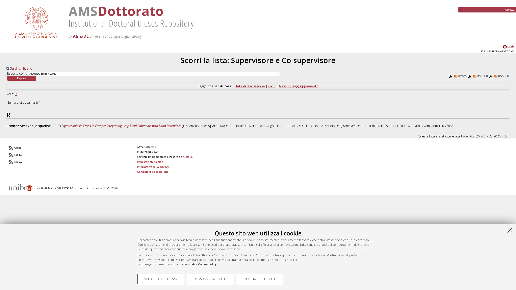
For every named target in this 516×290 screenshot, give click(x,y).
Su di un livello (20, 68)
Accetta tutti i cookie (260, 279)
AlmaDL (510, 10)
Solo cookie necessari (161, 279)
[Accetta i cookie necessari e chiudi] (510, 230)
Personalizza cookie (210, 279)
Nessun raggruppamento (298, 86)
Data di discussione (250, 86)
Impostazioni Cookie (150, 162)
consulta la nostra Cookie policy (194, 264)
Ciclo (272, 86)
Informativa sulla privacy (153, 167)
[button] (21, 78)
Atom (462, 76)
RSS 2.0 (503, 76)
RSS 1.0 (482, 76)
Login (511, 46)
